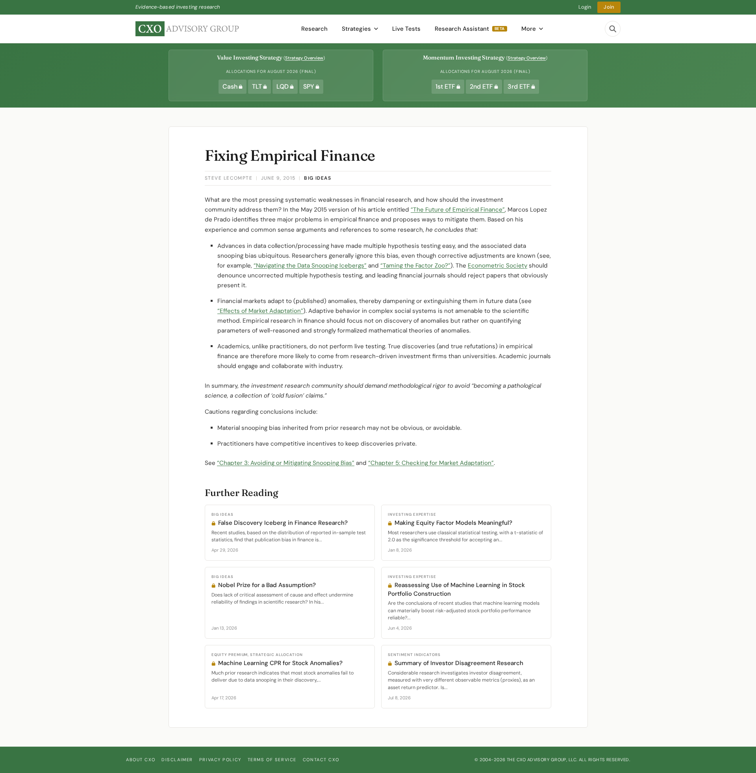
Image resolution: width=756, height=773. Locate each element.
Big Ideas (317, 178)
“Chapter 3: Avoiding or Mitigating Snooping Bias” (285, 463)
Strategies (356, 29)
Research (314, 29)
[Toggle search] (613, 29)
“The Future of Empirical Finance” (458, 210)
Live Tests (406, 29)
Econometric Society (497, 265)
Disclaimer (177, 759)
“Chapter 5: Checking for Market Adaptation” (431, 463)
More (528, 29)
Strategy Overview (304, 58)
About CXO (140, 759)
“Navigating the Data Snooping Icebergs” (310, 265)
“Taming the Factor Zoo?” (415, 265)
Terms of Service (272, 759)
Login (584, 7)
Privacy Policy (220, 759)
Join (609, 7)
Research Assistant (470, 29)
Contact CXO (321, 759)
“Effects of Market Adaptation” (260, 311)
